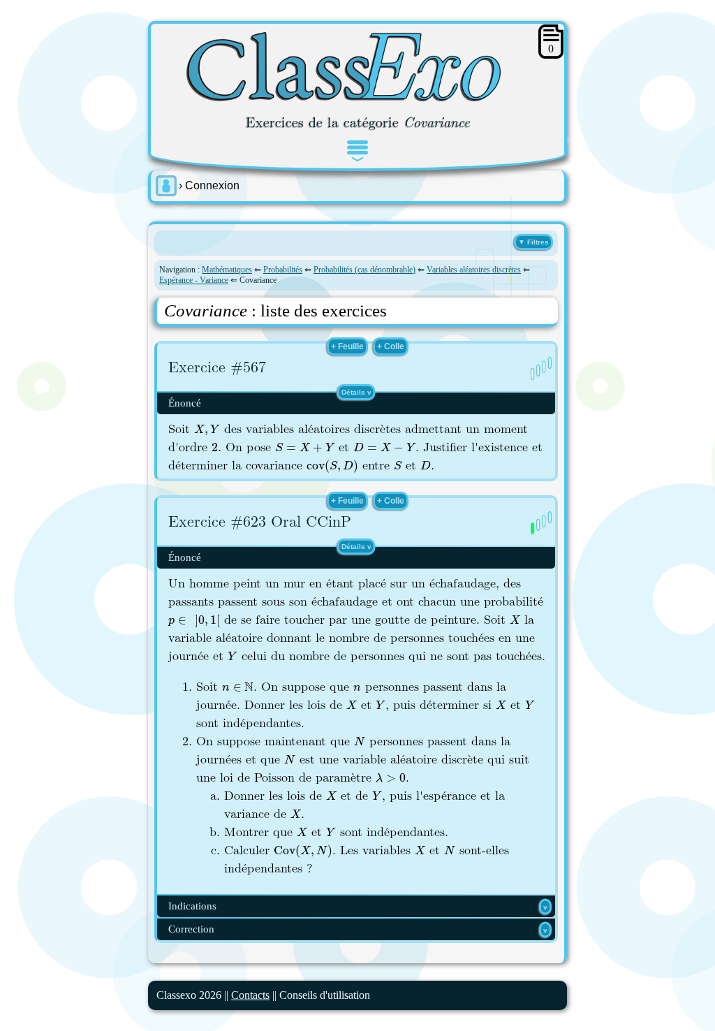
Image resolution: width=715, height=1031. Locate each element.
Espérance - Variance (193, 280)
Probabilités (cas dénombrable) (364, 270)
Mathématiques (227, 270)
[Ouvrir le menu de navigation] (357, 150)
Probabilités (282, 270)
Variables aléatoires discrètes (474, 270)
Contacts (250, 995)
